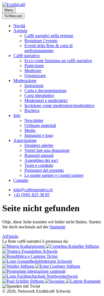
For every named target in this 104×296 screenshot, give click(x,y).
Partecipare (34, 65)
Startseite (57, 226)
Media (29, 130)
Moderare (32, 70)
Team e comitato (38, 165)
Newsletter (33, 120)
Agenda (20, 30)
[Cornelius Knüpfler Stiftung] (72, 246)
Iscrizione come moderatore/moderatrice (59, 105)
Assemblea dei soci (41, 160)
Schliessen (13, 16)
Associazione (25, 140)
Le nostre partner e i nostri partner (53, 175)
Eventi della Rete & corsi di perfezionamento (48, 48)
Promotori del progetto (44, 170)
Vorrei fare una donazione (47, 150)
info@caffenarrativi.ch (33, 189)
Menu (8, 10)
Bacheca (31, 110)
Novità (19, 25)
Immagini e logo (38, 135)
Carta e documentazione (45, 90)
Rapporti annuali (39, 155)
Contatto (20, 180)
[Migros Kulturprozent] (24, 246)
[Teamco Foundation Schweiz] (30, 251)
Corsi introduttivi (39, 95)
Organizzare (35, 75)
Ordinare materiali (40, 125)
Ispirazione (34, 85)
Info (17, 115)
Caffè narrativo (26, 55)
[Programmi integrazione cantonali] (33, 271)
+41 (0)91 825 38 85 (31, 194)
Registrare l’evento (40, 40)
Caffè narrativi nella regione (48, 35)
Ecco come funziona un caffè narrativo (58, 60)
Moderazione (24, 80)
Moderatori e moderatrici (46, 100)
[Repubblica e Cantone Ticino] (30, 256)
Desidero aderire (38, 145)
